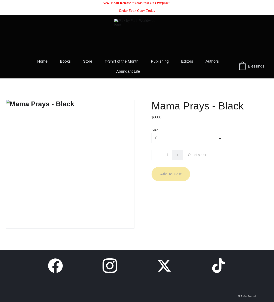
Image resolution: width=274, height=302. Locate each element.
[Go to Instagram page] (110, 265)
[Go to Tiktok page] (218, 265)
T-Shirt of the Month (121, 61)
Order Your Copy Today (137, 10)
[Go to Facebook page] (55, 265)
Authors (212, 61)
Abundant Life (128, 71)
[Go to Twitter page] (164, 265)
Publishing (160, 61)
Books (65, 61)
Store (87, 61)
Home (42, 61)
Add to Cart (171, 174)
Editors (187, 61)
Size (155, 130)
